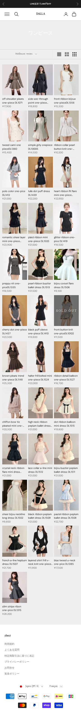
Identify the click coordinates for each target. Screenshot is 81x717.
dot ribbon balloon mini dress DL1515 (64, 423)
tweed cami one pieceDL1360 (11, 146)
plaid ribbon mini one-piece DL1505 (38, 239)
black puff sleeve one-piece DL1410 (38, 331)
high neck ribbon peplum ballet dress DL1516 (39, 423)
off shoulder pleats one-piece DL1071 (13, 100)
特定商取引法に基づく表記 (19, 655)
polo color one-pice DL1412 (13, 193)
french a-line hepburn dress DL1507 (14, 562)
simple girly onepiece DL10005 (40, 146)
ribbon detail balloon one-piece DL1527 (66, 377)
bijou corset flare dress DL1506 (64, 285)
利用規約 (9, 643)
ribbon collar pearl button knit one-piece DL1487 (64, 147)
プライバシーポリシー (16, 661)
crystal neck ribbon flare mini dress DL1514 (13, 470)
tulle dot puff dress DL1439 (39, 193)
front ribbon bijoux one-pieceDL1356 (65, 100)
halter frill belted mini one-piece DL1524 (40, 377)
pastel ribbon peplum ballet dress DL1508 (66, 516)
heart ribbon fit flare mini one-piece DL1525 (65, 193)
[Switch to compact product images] (74, 54)
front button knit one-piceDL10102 (64, 331)
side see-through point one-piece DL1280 (38, 100)
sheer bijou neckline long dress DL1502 (13, 516)
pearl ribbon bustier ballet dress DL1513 (39, 285)
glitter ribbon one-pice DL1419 (64, 239)
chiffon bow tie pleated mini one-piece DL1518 (12, 423)
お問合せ (9, 667)
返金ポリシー (11, 673)
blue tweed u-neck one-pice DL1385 (64, 562)
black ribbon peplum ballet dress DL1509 (40, 516)
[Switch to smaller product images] (67, 54)
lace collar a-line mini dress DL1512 (40, 469)
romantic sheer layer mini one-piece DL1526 (13, 239)
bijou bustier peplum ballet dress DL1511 (66, 469)
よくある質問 (11, 649)
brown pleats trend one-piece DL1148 (13, 377)
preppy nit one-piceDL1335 (11, 285)
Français (54, 686)
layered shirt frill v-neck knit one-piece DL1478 (39, 562)
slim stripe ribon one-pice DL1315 (11, 608)
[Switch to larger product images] (59, 54)
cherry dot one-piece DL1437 (14, 331)
